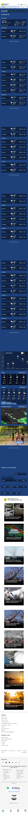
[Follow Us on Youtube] (9, 762)
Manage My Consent (6, 725)
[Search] (18, 4)
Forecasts (22, 7)
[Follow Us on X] (19, 762)
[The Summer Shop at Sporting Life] (24, 491)
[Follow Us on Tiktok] (12, 762)
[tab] (22, 353)
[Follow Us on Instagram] (6, 762)
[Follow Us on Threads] (16, 762)
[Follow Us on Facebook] (3, 762)
